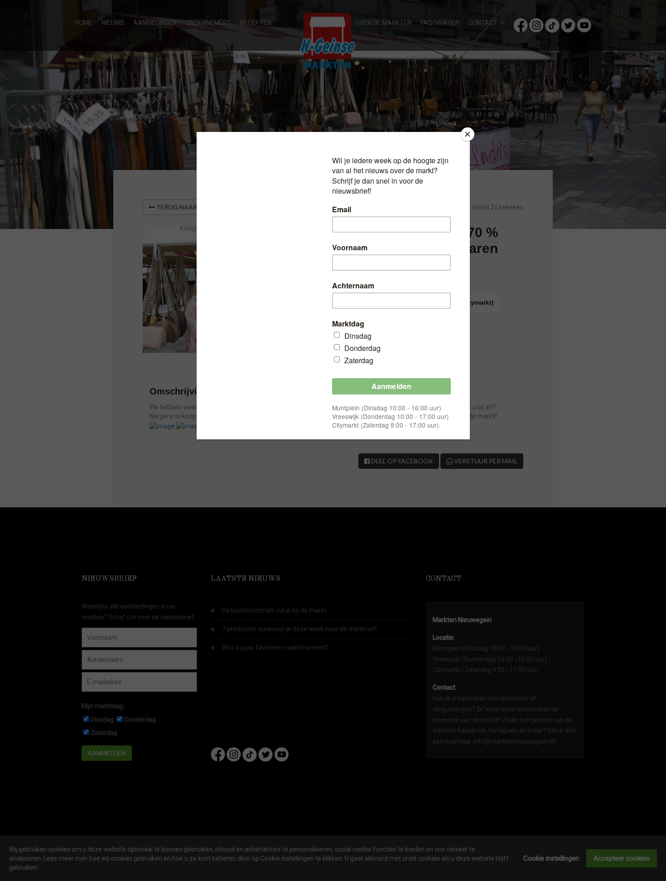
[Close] (467, 134)
